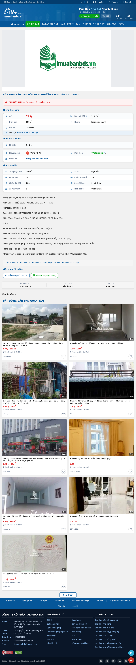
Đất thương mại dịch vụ (57, 631)
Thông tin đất (10, 165)
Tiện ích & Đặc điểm (13, 269)
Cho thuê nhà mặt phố (104, 628)
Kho (73, 635)
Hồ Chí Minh (22, 133)
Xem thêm (68, 595)
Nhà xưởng (77, 639)
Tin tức (87, 24)
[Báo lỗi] (131, 653)
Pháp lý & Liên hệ (12, 138)
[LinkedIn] (119, 661)
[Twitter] (107, 661)
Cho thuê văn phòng (103, 635)
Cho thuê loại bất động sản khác (109, 647)
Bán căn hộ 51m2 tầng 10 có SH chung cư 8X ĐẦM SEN (94, 516)
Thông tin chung (11, 110)
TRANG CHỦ (19, 24)
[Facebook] (101, 661)
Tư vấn (121, 24)
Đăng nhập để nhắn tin (37, 158)
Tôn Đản (35, 133)
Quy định (43, 600)
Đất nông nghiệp (54, 628)
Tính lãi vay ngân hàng (46, 275)
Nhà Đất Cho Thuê (49, 24)
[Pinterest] (126, 661)
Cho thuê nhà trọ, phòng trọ (107, 631)
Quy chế (99, 600)
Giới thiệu (10, 600)
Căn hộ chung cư (79, 624)
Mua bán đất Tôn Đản (70, 263)
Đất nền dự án (53, 624)
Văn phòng (76, 631)
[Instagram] (113, 661)
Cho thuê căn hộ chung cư (106, 620)
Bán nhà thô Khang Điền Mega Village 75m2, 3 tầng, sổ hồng (97, 343)
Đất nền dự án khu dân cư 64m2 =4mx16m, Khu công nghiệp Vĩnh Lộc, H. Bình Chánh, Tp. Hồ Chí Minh (34, 402)
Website (5, 640)
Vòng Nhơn (34, 153)
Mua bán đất (25, 263)
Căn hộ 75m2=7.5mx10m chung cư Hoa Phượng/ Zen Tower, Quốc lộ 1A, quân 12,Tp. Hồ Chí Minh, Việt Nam (34, 459)
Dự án (78, 24)
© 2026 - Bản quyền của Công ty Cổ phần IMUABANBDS (23, 661)
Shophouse (76, 620)
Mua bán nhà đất (11, 263)
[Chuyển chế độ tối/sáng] (81, 2)
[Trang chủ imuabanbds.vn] (15, 12)
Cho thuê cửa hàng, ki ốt (105, 639)
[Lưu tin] (63, 356)
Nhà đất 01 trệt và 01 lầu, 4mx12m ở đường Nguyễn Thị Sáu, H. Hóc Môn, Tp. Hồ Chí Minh (100, 402)
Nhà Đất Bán (33, 24)
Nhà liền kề (52, 643)
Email (4, 644)
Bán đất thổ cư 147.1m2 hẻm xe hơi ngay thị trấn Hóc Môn (28, 574)
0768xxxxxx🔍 (98, 153)
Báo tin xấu (8, 294)
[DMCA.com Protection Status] (18, 652)
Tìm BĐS (105, 16)
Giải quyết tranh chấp (120, 600)
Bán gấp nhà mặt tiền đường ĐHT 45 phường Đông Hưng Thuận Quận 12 (33, 517)
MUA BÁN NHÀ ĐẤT (56, 614)
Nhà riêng (51, 635)
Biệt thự (50, 639)
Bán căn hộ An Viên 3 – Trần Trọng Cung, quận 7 (91, 458)
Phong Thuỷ (98, 24)
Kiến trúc (111, 24)
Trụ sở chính (4, 632)
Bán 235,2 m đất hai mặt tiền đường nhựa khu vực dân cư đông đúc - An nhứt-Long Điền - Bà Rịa (33, 344)
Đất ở (49, 620)
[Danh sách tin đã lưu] (88, 2)
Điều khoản (59, 600)
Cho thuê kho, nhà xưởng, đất (108, 643)
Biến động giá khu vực (18, 275)
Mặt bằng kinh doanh (81, 628)
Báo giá (61, 606)
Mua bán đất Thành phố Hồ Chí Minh (46, 263)
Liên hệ (75, 606)
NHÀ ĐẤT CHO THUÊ (104, 614)
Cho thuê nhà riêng (103, 624)
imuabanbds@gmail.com (25, 644)
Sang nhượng (67, 24)
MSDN (4, 621)
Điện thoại (6, 637)
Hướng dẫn (27, 600)
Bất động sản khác (80, 643)
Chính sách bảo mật (80, 600)
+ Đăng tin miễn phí (89, 16)
